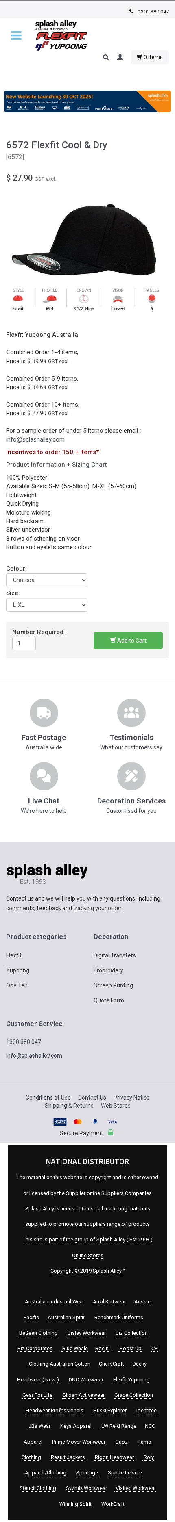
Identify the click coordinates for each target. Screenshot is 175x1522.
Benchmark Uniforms (118, 1317)
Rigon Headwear (114, 1457)
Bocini (103, 1348)
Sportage (86, 1473)
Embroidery (108, 970)
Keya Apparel (76, 1426)
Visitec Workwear (135, 1488)
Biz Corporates (35, 1348)
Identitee (146, 1410)
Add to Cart (131, 640)
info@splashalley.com (35, 439)
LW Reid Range (118, 1426)
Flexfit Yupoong (131, 1380)
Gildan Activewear (83, 1395)
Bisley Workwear (87, 1333)
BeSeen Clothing (38, 1333)
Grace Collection (133, 1395)
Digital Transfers (115, 955)
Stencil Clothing (38, 1488)
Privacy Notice (132, 1097)
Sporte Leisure (125, 1473)
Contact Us (92, 1097)
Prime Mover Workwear (78, 1442)
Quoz (121, 1442)
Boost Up (130, 1348)
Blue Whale (74, 1348)
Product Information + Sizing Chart (56, 464)
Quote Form (109, 1000)
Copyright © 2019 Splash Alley (86, 1271)
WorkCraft (113, 1504)
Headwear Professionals (54, 1410)
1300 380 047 (153, 12)
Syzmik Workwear (86, 1488)
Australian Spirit (66, 1317)
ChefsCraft (111, 1364)
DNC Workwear (86, 1380)
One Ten (17, 985)
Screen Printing (113, 985)
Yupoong (17, 970)
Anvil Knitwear (109, 1302)
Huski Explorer (110, 1410)
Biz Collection (131, 1333)
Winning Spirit (76, 1504)
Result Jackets (68, 1457)
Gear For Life (37, 1395)
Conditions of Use (48, 1097)
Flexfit (14, 955)
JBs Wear (38, 1426)
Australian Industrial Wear (54, 1302)
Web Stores (116, 1105)
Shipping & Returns (69, 1105)
